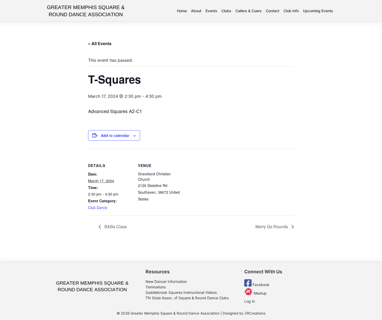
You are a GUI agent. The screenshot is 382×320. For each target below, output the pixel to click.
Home (182, 11)
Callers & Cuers (248, 11)
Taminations (156, 287)
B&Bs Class (115, 226)
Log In (249, 301)
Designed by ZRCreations (244, 313)
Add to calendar (115, 135)
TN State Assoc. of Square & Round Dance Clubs (187, 298)
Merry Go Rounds (272, 226)
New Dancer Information (166, 281)
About (196, 11)
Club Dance (97, 207)
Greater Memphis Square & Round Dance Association (175, 313)
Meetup (260, 293)
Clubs (226, 11)
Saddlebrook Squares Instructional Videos (181, 292)
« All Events (99, 43)
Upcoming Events (318, 11)
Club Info (291, 11)
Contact (272, 11)
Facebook (260, 284)
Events (211, 11)
